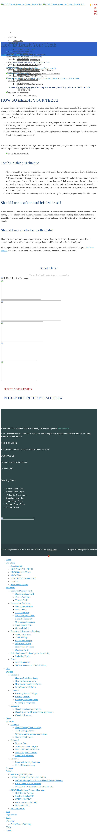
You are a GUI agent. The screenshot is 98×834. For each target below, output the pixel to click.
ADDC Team (16, 575)
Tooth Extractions (23, 634)
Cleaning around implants (26, 699)
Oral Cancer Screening (25, 622)
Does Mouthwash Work (25, 687)
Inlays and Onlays (23, 643)
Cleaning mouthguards (25, 703)
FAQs (10, 75)
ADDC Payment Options (22, 65)
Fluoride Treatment (23, 619)
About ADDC (18, 41)
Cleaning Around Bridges (26, 693)
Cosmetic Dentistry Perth (21, 591)
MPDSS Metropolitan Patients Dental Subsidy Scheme (39, 74)
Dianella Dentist (22, 662)
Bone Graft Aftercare (24, 755)
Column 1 (15, 724)
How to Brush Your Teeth (26, 678)
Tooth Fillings (21, 637)
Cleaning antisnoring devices (27, 709)
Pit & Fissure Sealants (25, 615)
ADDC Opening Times (20, 572)
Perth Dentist (63, 428)
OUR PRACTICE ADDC (22, 569)
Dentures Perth (21, 650)
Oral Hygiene (14, 54)
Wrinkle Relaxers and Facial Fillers (30, 665)
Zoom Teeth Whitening (22, 76)
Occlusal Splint (22, 628)
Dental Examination (24, 606)
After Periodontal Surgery (26, 746)
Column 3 (15, 759)
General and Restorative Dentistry (27, 57)
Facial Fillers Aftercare (25, 765)
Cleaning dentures (23, 715)
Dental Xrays (21, 609)
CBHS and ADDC (24, 90)
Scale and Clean (22, 612)
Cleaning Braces (22, 696)
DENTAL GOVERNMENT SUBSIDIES (25, 71)
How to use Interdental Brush (28, 684)
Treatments (10, 587)
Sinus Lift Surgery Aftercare (27, 762)
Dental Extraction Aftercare (27, 749)
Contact (11, 81)
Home (10, 32)
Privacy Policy (52, 550)
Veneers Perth (21, 600)
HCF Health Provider (24, 793)
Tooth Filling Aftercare (25, 731)
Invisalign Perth (22, 656)
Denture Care (21, 743)
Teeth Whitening (22, 597)
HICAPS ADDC (18, 81)
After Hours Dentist (19, 584)
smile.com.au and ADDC (27, 95)
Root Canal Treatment (24, 647)
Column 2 (15, 740)
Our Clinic (12, 38)
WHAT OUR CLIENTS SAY (23, 578)
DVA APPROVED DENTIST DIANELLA (33, 787)
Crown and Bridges (23, 640)
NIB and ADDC (22, 805)
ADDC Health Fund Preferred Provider (28, 790)
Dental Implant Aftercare (26, 752)
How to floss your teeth (25, 681)
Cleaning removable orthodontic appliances (34, 712)
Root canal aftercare (24, 737)
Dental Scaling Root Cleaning (29, 60)
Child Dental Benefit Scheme (28, 783)
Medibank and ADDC (26, 85)
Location (14, 581)
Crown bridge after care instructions (31, 734)
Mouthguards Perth (23, 625)
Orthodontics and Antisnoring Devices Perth (31, 62)
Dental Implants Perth (26, 49)
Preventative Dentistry (22, 51)
